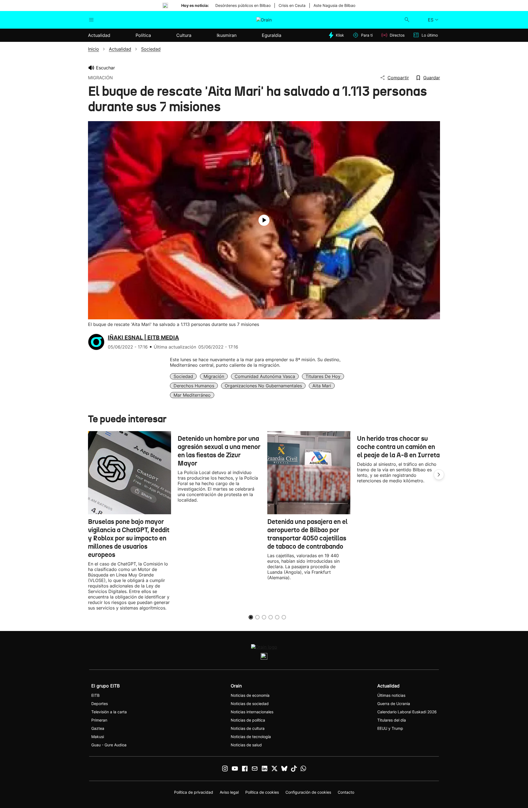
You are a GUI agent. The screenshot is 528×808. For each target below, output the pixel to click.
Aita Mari (321, 385)
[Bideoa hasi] (264, 220)
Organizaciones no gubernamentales (263, 385)
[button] (439, 474)
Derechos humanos (194, 385)
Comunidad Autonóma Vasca (265, 376)
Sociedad (183, 376)
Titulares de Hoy (323, 376)
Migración (214, 376)
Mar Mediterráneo (192, 395)
